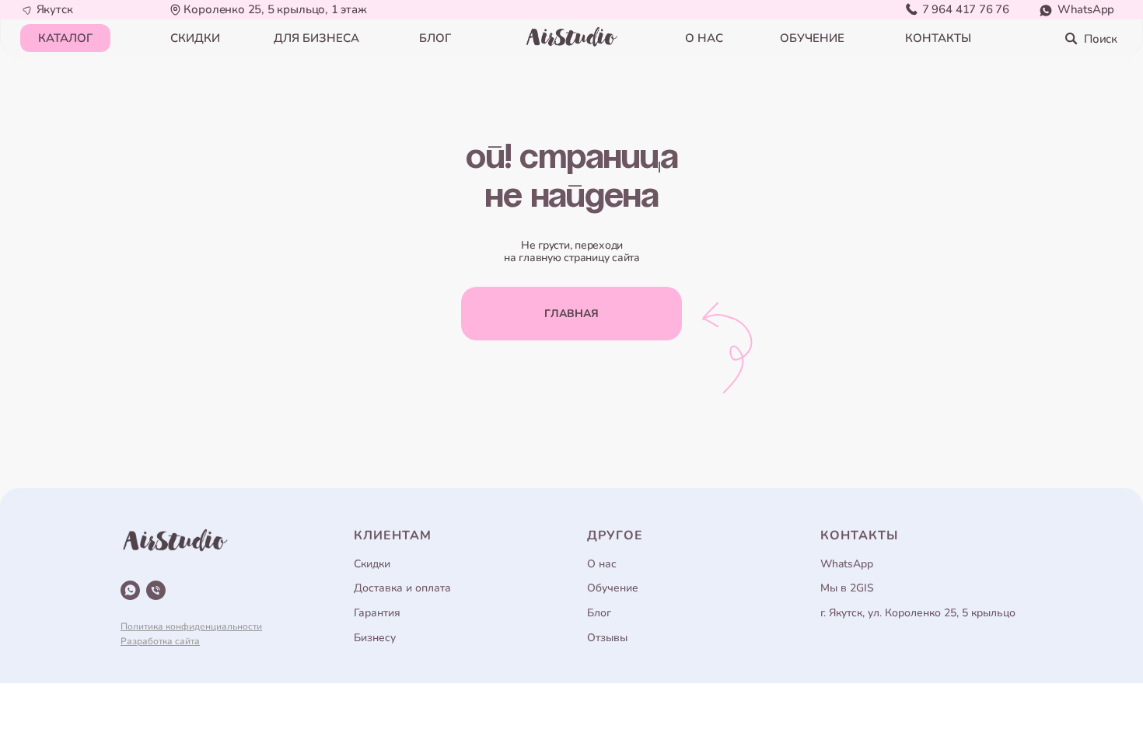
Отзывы (607, 637)
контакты (938, 38)
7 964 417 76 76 (965, 9)
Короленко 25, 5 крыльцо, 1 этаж (275, 9)
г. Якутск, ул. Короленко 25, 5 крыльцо (917, 612)
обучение (812, 38)
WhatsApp (1086, 9)
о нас (704, 38)
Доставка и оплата (402, 588)
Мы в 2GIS (847, 588)
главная (571, 313)
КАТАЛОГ (65, 38)
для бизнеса (316, 38)
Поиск (1100, 39)
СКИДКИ (195, 38)
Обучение (612, 588)
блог (435, 38)
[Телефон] (156, 590)
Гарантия (377, 612)
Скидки (372, 563)
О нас (602, 563)
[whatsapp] (130, 590)
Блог (599, 612)
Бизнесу (375, 637)
